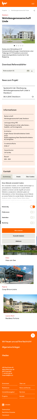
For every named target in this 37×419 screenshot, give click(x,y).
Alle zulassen (18, 230)
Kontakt (22, 396)
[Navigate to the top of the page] (33, 335)
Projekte (4, 10)
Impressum (5, 415)
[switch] (32, 212)
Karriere (22, 392)
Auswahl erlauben (18, 236)
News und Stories (25, 388)
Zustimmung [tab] (6, 176)
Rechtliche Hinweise (8, 412)
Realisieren (5, 388)
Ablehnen (18, 241)
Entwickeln (5, 383)
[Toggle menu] (33, 3)
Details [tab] (18, 176)
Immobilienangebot (8, 392)
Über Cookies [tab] (30, 176)
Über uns (22, 383)
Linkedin (7, 404)
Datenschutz (6, 409)
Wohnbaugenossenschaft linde (20, 10)
